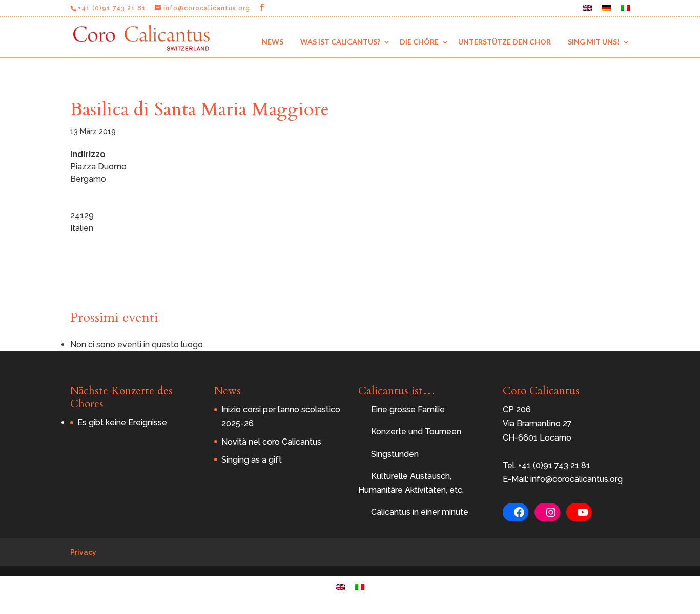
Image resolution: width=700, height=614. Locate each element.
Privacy (83, 552)
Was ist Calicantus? (340, 41)
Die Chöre (419, 41)
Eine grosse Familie (408, 409)
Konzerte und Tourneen (416, 431)
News (272, 41)
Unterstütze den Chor (504, 41)
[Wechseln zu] (587, 10)
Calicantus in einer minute (419, 512)
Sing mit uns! (594, 41)
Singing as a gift (251, 460)
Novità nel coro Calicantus (271, 442)
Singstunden (395, 454)
